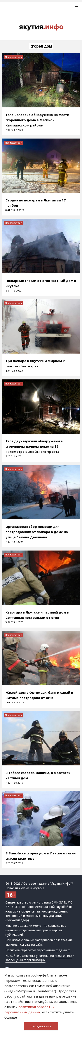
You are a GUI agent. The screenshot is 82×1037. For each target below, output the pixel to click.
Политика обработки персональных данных (37, 950)
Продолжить (41, 1026)
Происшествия (13, 57)
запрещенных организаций (25, 960)
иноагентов (63, 956)
